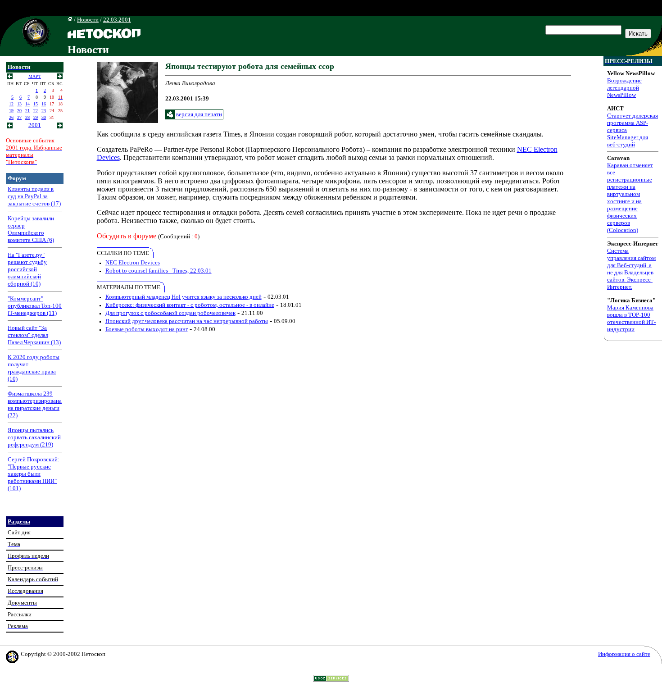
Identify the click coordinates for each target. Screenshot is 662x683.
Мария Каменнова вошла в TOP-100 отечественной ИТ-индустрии (631, 318)
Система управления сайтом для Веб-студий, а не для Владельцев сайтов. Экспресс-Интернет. (631, 268)
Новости (88, 19)
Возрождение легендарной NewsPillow (624, 87)
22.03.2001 (117, 19)
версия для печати (199, 114)
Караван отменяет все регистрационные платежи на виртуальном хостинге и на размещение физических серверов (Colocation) (630, 197)
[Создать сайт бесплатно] (331, 679)
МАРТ (34, 76)
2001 (34, 125)
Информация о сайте (624, 654)
